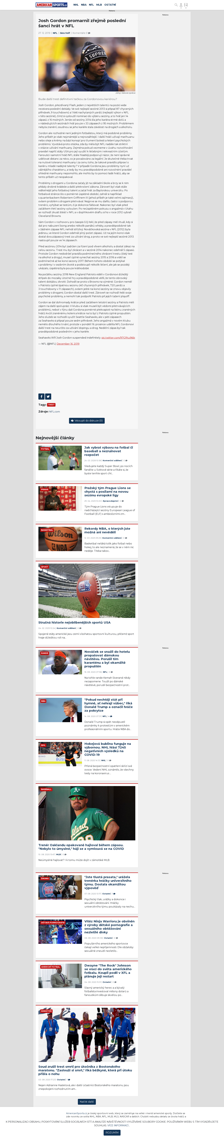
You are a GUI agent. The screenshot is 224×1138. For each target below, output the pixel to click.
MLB (99, 4)
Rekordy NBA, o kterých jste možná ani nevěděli (107, 530)
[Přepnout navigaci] (181, 5)
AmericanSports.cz (76, 1113)
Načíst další (87, 1101)
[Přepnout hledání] (176, 5)
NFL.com (54, 411)
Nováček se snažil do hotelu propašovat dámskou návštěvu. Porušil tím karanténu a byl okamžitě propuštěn (107, 659)
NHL (76, 4)
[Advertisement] (87, 369)
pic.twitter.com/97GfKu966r (118, 337)
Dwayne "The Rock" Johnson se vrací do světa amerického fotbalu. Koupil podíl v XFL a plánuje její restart (108, 971)
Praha (44, 489)
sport (44, 567)
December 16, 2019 (68, 343)
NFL (91, 4)
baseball (46, 789)
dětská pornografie (53, 922)
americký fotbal (50, 967)
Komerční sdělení (112, 460)
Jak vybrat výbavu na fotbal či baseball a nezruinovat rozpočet (108, 451)
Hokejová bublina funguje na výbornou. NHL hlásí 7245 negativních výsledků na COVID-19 (107, 749)
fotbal (45, 449)
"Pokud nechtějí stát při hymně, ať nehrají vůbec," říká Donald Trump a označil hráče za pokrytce (108, 705)
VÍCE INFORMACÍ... (118, 1125)
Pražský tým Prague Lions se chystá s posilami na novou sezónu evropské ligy (107, 491)
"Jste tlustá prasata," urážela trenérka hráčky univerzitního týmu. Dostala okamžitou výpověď (108, 882)
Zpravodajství (110, 501)
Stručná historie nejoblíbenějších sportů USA (74, 622)
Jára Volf (65, 33)
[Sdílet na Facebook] (41, 396)
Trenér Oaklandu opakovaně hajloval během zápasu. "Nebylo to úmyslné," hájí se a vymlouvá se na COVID (81, 847)
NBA (84, 4)
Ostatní (110, 4)
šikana (45, 878)
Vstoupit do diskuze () (88, 420)
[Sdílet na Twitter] (48, 396)
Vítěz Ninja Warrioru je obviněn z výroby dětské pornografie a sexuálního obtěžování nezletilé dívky (109, 926)
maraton (46, 1011)
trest (51, 405)
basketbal (47, 530)
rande (44, 653)
